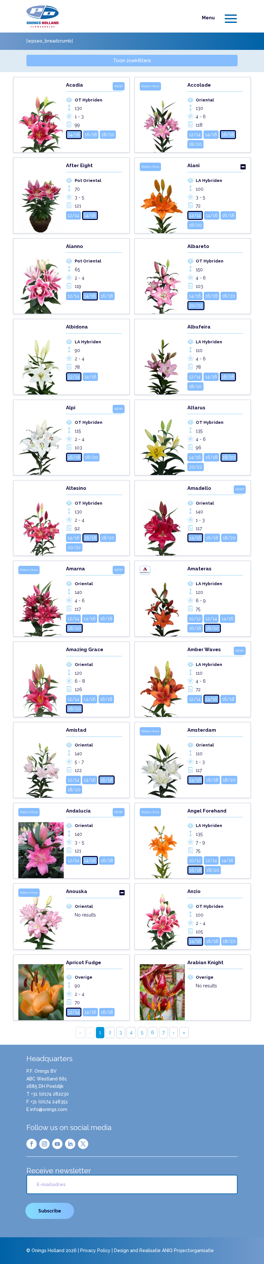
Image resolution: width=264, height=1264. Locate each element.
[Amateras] (162, 601)
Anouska (76, 891)
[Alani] (162, 198)
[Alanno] (41, 278)
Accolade (199, 85)
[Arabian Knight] (162, 990)
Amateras (199, 569)
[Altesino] (41, 520)
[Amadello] (162, 520)
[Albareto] (162, 278)
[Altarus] (162, 440)
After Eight (79, 165)
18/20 (107, 134)
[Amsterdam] (162, 762)
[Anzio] (162, 919)
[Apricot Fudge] (41, 990)
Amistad (76, 730)
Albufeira (199, 327)
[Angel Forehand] (162, 843)
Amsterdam (201, 730)
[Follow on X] (83, 1144)
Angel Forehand (206, 811)
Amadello (199, 488)
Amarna (75, 569)
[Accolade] (162, 117)
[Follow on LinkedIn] (70, 1144)
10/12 (195, 618)
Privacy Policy (95, 1250)
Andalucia (78, 811)
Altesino (76, 488)
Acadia (74, 85)
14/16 (74, 134)
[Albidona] (41, 359)
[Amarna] (41, 601)
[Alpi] (41, 440)
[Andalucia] (41, 843)
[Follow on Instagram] (44, 1144)
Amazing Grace (84, 649)
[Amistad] (41, 762)
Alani (193, 165)
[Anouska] (41, 919)
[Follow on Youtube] (57, 1144)
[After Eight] (41, 198)
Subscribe (49, 1210)
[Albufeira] (162, 359)
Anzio (194, 891)
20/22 (196, 305)
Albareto (198, 246)
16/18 (91, 134)
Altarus (196, 408)
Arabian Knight (205, 962)
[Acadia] (41, 117)
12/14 (195, 134)
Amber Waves (204, 649)
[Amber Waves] (162, 682)
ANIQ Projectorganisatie (188, 1250)
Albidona (77, 327)
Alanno (74, 246)
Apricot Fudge (83, 962)
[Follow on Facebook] (31, 1144)
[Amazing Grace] (41, 682)
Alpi (70, 408)
